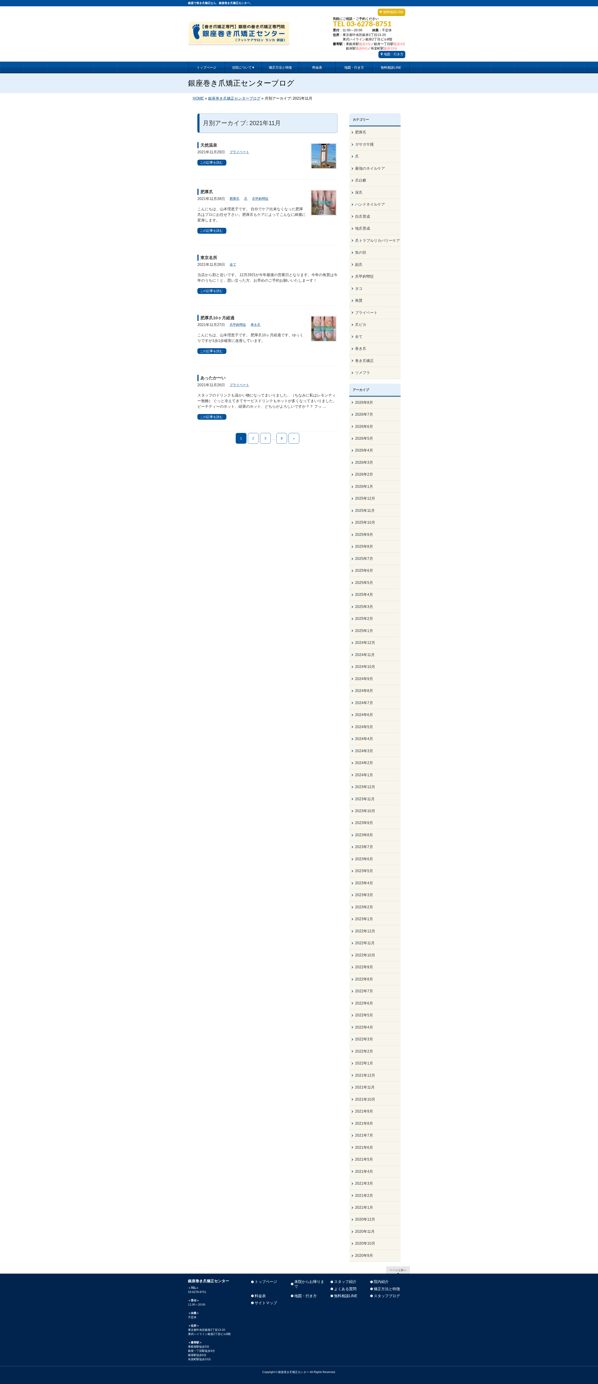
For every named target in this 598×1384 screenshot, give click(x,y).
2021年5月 (364, 1159)
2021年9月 (364, 1111)
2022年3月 (364, 1039)
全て (233, 264)
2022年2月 (364, 1051)
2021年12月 (365, 1075)
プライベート (239, 152)
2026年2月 (364, 474)
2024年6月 (364, 715)
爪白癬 (360, 180)
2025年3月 (364, 607)
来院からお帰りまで (309, 1284)
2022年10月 (365, 955)
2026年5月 (364, 438)
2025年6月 (364, 571)
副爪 (359, 265)
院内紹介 (381, 1282)
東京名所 (208, 257)
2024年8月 (364, 691)
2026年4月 (364, 450)
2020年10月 (365, 1243)
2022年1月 (364, 1063)
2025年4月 (364, 595)
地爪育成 (362, 228)
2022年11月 (365, 943)
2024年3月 (364, 751)
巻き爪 (255, 325)
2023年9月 (364, 823)
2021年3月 (364, 1183)
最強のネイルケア (370, 168)
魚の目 (360, 252)
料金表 (260, 1296)
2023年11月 (365, 799)
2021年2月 (364, 1196)
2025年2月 (364, 619)
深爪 (359, 192)
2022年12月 (365, 931)
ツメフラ (362, 373)
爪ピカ (360, 325)
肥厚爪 (206, 192)
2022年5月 (364, 1015)
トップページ (266, 1282)
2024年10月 (365, 667)
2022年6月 (364, 1003)
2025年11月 (365, 511)
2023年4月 (364, 883)
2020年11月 (365, 1231)
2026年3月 (364, 462)
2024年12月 (365, 643)
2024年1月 (364, 775)
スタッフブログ (387, 1296)
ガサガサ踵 (364, 144)
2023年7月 (364, 847)
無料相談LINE (393, 12)
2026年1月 (364, 486)
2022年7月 (364, 991)
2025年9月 (364, 535)
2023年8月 (364, 835)
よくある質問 (345, 1289)
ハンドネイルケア (370, 204)
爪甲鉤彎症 (260, 198)
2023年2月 (364, 907)
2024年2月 (364, 763)
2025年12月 (365, 498)
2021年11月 (365, 1087)
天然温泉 (208, 145)
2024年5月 (364, 727)
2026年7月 (364, 414)
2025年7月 (364, 559)
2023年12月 (365, 787)
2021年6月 (364, 1147)
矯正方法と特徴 (387, 1289)
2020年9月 (364, 1256)
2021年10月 (365, 1099)
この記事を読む (211, 162)
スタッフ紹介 (345, 1282)
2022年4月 (364, 1027)
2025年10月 (365, 522)
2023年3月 (364, 895)
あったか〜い (213, 378)
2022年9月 (364, 967)
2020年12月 (365, 1219)
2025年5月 (364, 583)
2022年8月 (364, 979)
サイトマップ (266, 1303)
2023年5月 (364, 871)
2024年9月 (364, 679)
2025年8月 (364, 546)
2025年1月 (364, 631)
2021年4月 (364, 1171)
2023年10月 (365, 811)
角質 (359, 300)
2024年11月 (365, 655)
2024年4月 (364, 739)
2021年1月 (364, 1207)
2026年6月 (364, 427)
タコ (359, 289)
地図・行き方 (393, 54)
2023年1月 (364, 919)
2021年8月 (364, 1123)
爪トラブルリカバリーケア (377, 240)
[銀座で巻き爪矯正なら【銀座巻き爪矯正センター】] (239, 40)
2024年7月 (364, 703)
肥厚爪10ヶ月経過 (217, 318)
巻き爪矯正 (364, 361)
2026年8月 (364, 402)
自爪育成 (362, 216)
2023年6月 (364, 859)
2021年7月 (364, 1135)
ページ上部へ (398, 1270)
